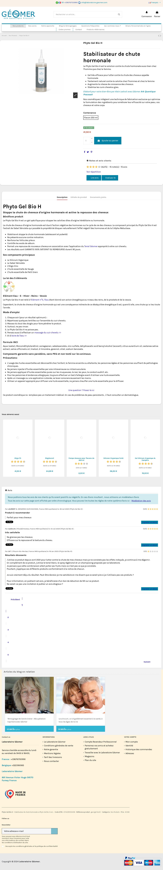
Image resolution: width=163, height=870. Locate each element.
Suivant (148, 661)
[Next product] (160, 36)
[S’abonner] (54, 831)
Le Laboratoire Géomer (54, 741)
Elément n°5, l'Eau (40, 299)
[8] (21, 461)
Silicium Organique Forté (113, 458)
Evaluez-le (110, 177)
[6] (18, 461)
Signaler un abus (149, 522)
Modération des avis (141, 500)
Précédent (14, 599)
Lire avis (94, 177)
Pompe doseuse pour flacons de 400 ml (81, 459)
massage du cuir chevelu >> (47, 332)
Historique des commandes (139, 749)
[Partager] (84, 152)
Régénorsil (49, 458)
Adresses (130, 753)
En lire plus (13, 729)
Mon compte (132, 741)
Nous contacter (51, 761)
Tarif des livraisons (53, 757)
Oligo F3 (17, 458)
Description (62, 197)
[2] (90, 167)
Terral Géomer (90, 246)
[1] (88, 167)
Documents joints (98, 197)
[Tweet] (88, 152)
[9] (22, 461)
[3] (93, 167)
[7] (19, 461)
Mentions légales (52, 753)
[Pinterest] (91, 152)
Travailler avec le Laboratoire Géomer (102, 752)
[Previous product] (159, 36)
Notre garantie (51, 749)
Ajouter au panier (110, 140)
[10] (24, 461)
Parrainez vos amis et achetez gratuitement (99, 747)
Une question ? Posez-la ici (81, 390)
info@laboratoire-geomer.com (94, 2)
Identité (129, 745)
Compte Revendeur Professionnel (101, 741)
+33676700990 (18, 759)
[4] (96, 167)
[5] (99, 167)
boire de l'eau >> (19, 335)
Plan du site (90, 760)
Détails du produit (79, 197)
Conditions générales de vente (58, 745)
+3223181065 (18, 765)
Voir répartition (94, 171)
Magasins (89, 756)
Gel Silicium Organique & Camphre (145, 459)
